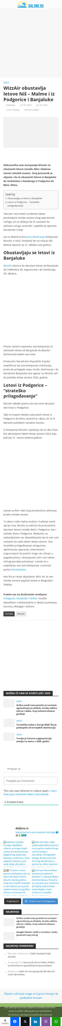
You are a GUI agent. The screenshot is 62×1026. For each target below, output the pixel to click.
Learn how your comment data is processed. (30, 792)
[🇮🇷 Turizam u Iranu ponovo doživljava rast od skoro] (16, 882)
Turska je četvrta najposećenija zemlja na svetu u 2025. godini (34, 740)
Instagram (9, 598)
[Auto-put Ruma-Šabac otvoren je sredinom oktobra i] (45, 882)
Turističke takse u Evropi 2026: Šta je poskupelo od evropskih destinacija (36, 726)
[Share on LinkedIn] (35, 1021)
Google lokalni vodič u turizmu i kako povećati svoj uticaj (37, 933)
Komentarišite (31, 109)
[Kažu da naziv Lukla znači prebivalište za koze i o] (45, 854)
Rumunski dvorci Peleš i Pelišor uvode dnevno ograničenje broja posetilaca (31, 964)
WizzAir (7, 265)
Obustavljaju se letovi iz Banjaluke (25, 198)
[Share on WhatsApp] (56, 1021)
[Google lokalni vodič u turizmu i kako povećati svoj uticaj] (9, 935)
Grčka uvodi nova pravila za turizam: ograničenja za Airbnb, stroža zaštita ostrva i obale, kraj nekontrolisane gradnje (36, 709)
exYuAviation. (19, 569)
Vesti (6, 82)
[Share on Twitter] (25, 1021)
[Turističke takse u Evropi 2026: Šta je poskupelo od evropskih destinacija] (9, 722)
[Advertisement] (31, 43)
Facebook (21, 598)
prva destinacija (36, 236)
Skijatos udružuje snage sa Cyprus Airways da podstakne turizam (31, 995)
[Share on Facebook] (14, 1021)
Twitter (33, 598)
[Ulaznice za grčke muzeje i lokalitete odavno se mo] (16, 854)
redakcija (10, 105)
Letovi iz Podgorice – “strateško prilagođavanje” (24, 204)
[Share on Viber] (45, 1021)
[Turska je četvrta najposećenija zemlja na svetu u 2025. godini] (9, 736)
